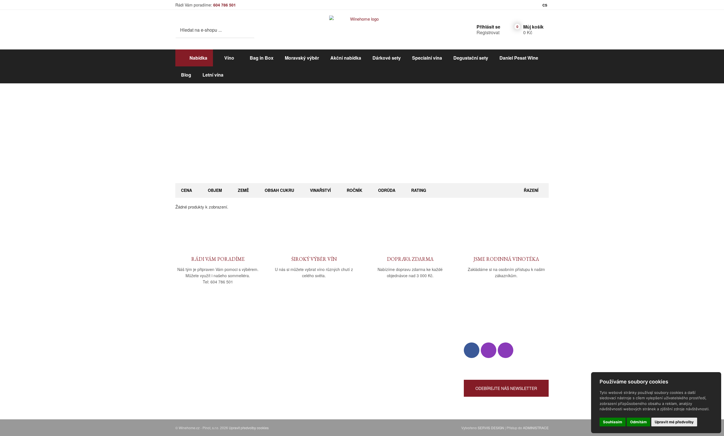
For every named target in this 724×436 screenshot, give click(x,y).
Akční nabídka (345, 58)
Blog (186, 74)
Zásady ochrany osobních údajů (301, 370)
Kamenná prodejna (192, 354)
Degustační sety (470, 58)
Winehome (336, 140)
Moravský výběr (302, 58)
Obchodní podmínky (290, 346)
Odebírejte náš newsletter (506, 388)
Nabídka (198, 58)
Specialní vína (427, 58)
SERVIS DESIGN (491, 427)
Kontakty (183, 362)
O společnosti (188, 346)
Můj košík (533, 26)
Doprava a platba (287, 354)
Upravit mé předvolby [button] (674, 422)
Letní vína (212, 74)
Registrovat (488, 32)
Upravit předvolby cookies (249, 427)
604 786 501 (224, 5)
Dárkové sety (386, 58)
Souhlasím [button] (612, 422)
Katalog (359, 140)
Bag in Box (261, 58)
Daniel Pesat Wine (518, 58)
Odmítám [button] (638, 422)
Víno (229, 58)
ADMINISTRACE (536, 427)
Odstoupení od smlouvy (294, 378)
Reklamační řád (286, 362)
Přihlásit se (488, 26)
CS (544, 5)
